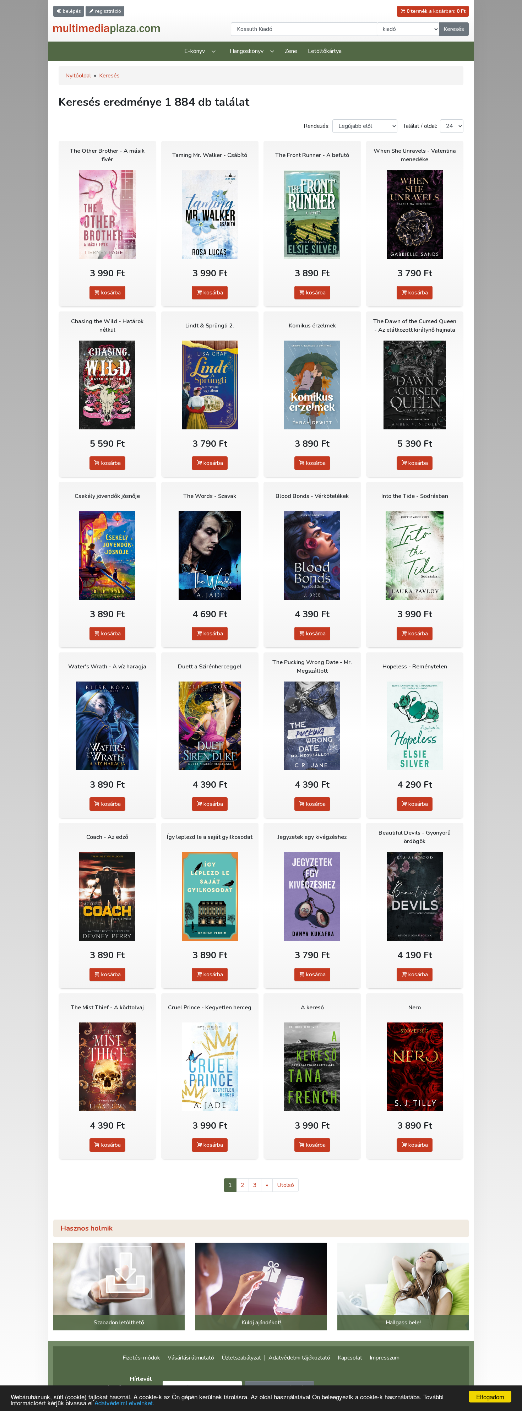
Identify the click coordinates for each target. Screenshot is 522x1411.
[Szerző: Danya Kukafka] (312, 896)
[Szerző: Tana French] (312, 1067)
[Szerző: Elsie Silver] (312, 214)
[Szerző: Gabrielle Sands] (414, 214)
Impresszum (384, 1358)
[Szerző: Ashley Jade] (210, 555)
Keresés (454, 29)
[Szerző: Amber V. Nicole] (414, 385)
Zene (291, 51)
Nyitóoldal (78, 76)
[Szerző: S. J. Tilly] (414, 1067)
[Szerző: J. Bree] (312, 555)
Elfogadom (490, 1396)
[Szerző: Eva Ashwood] (414, 896)
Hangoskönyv (246, 51)
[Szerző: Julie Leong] (107, 555)
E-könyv (194, 51)
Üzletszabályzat (241, 1358)
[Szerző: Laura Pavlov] (414, 555)
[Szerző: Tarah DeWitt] (312, 385)
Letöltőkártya (325, 51)
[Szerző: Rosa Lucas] (210, 214)
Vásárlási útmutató (191, 1358)
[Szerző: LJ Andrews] (107, 1067)
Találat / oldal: (420, 126)
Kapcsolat (350, 1358)
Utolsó (285, 1185)
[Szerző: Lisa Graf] (210, 385)
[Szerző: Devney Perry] (107, 896)
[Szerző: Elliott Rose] (107, 385)
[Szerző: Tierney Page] (107, 214)
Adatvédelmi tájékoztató (299, 1358)
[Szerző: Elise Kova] (107, 726)
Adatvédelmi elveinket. (124, 1402)
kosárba (110, 293)
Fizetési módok (141, 1358)
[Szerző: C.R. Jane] (312, 726)
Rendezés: (317, 126)
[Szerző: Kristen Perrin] (210, 896)
